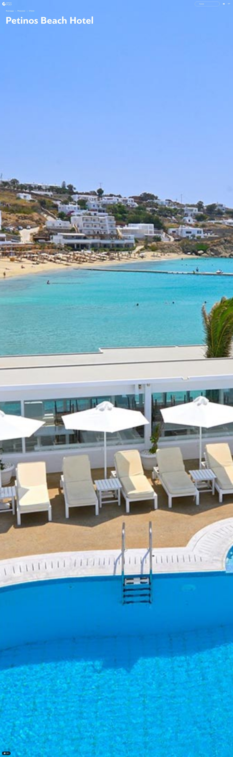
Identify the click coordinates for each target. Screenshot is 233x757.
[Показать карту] (223, 3)
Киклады (10, 11)
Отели (31, 11)
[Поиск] (197, 4)
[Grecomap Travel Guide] (6, 4)
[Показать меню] (229, 3)
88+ (8, 753)
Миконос (21, 11)
